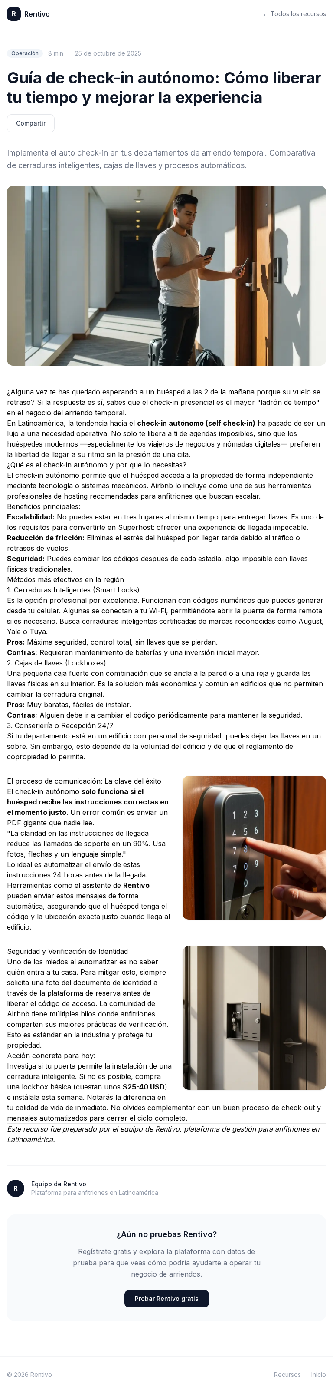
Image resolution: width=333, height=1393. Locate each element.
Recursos (287, 1374)
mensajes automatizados (47, 1118)
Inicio (318, 1374)
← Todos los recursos (294, 13)
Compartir (31, 123)
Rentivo (167, 1129)
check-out (298, 1107)
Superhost (135, 527)
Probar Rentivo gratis (167, 1298)
